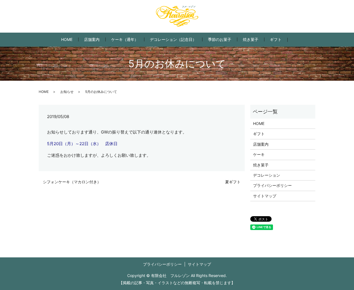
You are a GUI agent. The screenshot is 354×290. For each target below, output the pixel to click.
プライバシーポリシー (272, 185)
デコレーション (266, 175)
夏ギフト (233, 181)
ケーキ (259, 154)
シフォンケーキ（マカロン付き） (72, 181)
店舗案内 (92, 39)
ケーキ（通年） (124, 39)
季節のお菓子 (219, 39)
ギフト (276, 39)
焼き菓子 (250, 39)
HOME (66, 39)
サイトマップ (264, 196)
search (296, 39)
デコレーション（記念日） (173, 39)
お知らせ (67, 92)
